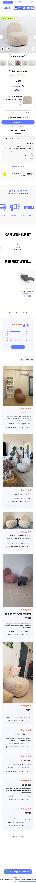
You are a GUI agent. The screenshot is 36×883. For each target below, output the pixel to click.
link (18, 174)
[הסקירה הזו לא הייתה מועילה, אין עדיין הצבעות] (6, 427)
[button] (28, 8)
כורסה (22, 360)
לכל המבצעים (8, 2)
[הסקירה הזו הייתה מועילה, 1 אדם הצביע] (9, 505)
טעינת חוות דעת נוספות (18, 836)
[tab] (31, 139)
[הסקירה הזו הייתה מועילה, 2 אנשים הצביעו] (9, 721)
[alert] (18, 871)
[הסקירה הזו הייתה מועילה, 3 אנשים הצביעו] (9, 634)
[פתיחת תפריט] (32, 8)
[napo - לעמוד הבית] (6, 9)
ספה (32, 360)
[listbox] (18, 90)
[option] (20, 90)
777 (6, 18)
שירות (27, 360)
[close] (30, 870)
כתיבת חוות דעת (18, 347)
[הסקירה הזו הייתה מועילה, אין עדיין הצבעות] (9, 427)
